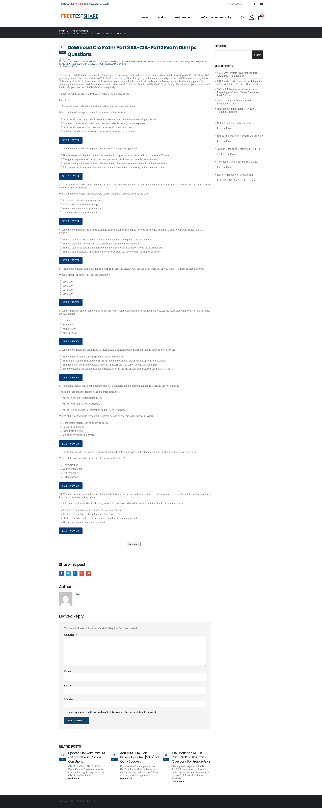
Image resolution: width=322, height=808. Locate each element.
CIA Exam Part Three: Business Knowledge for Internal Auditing (119, 62)
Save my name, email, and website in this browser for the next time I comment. (112, 712)
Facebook (61, 573)
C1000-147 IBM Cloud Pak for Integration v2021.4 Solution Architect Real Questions (239, 83)
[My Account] (252, 17)
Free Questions (184, 17)
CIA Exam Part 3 (71, 62)
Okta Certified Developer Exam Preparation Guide (234, 102)
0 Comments (70, 66)
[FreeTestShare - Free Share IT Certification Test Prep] (80, 17)
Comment (70, 634)
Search (220, 46)
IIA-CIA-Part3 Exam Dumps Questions (178, 62)
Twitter (68, 573)
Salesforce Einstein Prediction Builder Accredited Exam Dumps (237, 74)
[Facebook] (254, 4)
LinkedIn (75, 573)
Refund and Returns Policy (216, 17)
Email (88, 573)
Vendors (162, 17)
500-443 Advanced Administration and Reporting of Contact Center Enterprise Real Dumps (237, 92)
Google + (81, 573)
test (68, 59)
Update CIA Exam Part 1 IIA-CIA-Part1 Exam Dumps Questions (87, 757)
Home (144, 17)
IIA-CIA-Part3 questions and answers (105, 64)
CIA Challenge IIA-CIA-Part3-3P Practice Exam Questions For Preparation (191, 757)
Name (68, 671)
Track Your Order (235, 4)
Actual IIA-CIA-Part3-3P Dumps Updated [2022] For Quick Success (139, 757)
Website (68, 699)
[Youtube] (261, 4)
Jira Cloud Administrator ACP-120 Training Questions (235, 110)
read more (73, 778)
